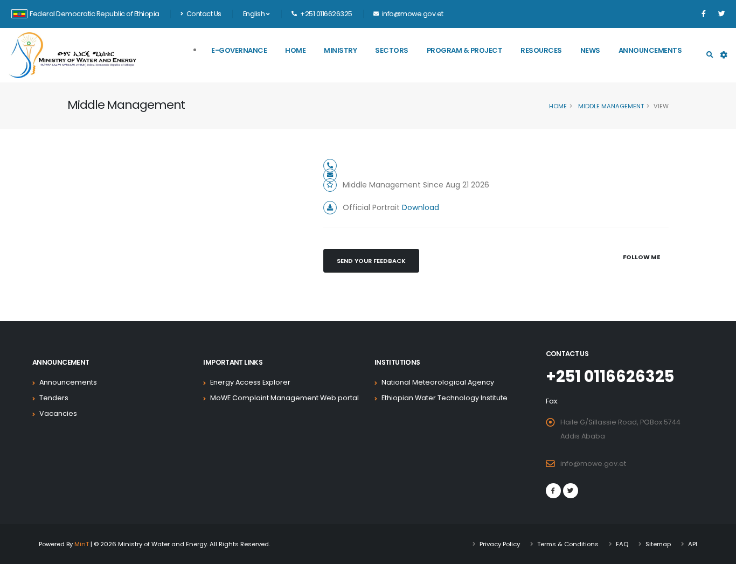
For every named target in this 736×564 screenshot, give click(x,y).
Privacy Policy (500, 544)
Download (420, 207)
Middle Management (610, 106)
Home (295, 50)
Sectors (391, 50)
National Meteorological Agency (437, 382)
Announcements (650, 50)
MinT (81, 544)
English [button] (254, 13)
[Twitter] (721, 14)
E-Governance (239, 50)
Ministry (340, 50)
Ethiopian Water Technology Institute (444, 397)
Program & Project (465, 50)
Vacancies (58, 413)
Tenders (53, 397)
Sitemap (658, 544)
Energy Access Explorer (250, 382)
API (692, 544)
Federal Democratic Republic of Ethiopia (94, 13)
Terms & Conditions (568, 544)
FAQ (622, 544)
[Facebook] (703, 14)
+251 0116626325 (610, 376)
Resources (541, 50)
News (590, 50)
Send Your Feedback (371, 260)
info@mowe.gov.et (593, 463)
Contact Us (203, 13)
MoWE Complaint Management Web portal (284, 397)
